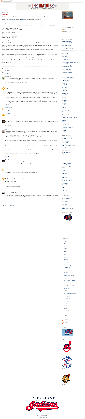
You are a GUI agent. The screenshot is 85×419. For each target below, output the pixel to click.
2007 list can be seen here (22, 19)
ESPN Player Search (65, 171)
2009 (64, 251)
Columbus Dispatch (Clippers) (67, 65)
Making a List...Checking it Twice (69, 286)
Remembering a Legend (68, 296)
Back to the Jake (66, 270)
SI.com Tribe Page (65, 169)
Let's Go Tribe (64, 78)
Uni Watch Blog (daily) (66, 198)
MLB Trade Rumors (65, 183)
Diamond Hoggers (65, 120)
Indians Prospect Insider (66, 86)
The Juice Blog (64, 190)
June (65, 303)
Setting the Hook (67, 282)
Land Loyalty (64, 103)
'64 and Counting (65, 88)
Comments (65, 31)
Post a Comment (5, 201)
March (65, 308)
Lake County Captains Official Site (68, 47)
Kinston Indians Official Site (66, 45)
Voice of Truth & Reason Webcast (67, 127)
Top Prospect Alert (65, 186)
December (66, 256)
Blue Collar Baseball (65, 114)
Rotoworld (63, 167)
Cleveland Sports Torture (66, 111)
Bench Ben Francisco (65, 104)
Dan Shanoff (64, 202)
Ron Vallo (7, 177)
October (65, 259)
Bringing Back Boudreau (66, 94)
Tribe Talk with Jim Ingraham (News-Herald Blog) (70, 62)
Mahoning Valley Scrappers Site (67, 48)
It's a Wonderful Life (67, 278)
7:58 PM (7, 73)
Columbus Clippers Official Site (67, 42)
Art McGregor (7, 76)
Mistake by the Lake (65, 124)
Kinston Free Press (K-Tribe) (66, 68)
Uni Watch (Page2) (65, 200)
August (65, 262)
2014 (64, 243)
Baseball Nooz (64, 191)
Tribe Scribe (64, 97)
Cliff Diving (66, 272)
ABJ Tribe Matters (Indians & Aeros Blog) (69, 60)
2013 (64, 245)
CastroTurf (63, 81)
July (65, 264)
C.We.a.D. (63, 118)
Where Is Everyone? (67, 298)
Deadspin (63, 156)
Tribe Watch (64, 130)
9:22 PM (7, 83)
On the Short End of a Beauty (69, 275)
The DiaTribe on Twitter (66, 35)
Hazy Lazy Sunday (67, 269)
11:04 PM (7, 104)
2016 (64, 240)
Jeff (5, 86)
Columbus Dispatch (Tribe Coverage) (68, 63)
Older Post (56, 203)
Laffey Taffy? (66, 277)
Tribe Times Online (65, 113)
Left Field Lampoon (65, 98)
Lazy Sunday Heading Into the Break (70, 293)
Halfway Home (66, 300)
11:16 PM (7, 116)
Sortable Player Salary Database (67, 180)
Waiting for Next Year (65, 91)
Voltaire (6, 70)
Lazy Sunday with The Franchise (69, 280)
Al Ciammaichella (65, 321)
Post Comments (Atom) (11, 205)
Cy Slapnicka (7, 107)
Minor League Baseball (66, 144)
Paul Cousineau (7, 129)
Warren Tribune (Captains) (66, 69)
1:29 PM (7, 198)
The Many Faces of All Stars (68, 291)
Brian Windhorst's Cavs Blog (67, 197)
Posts (64, 29)
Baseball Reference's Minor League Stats (68, 145)
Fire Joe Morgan (64, 204)
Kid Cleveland (7, 191)
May (65, 305)
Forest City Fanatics (65, 101)
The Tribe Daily (64, 90)
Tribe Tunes (5, 14)
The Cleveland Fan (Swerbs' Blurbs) (68, 77)
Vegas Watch (64, 126)
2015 (64, 241)
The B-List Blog (64, 83)
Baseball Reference (65, 173)
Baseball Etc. (64, 189)
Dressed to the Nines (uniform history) (68, 205)
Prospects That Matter (65, 137)
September (66, 261)
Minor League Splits (65, 147)
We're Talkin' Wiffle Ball (68, 295)
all (25, 169)
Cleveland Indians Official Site (67, 41)
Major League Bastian (65, 80)
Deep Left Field (64, 108)
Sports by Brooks (65, 201)
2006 (64, 313)
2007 (64, 254)
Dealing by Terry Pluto (65, 158)
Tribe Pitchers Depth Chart (66, 163)
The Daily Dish (64, 87)
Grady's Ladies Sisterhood (66, 131)
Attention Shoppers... (67, 267)
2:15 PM (7, 165)
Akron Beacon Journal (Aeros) (67, 66)
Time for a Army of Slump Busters (69, 265)
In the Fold (65, 290)
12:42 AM (7, 126)
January (65, 311)
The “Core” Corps (67, 288)
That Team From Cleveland (66, 96)
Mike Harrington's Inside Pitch (67, 72)
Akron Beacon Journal (65, 55)
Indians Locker (64, 106)
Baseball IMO (64, 187)
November (66, 257)
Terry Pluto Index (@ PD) (66, 152)
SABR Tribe (64, 107)
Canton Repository (65, 56)
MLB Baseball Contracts (66, 179)
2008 (64, 253)
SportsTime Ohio (65, 84)
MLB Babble (64, 123)
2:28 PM (7, 174)
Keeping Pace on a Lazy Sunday (69, 285)
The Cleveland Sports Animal (67, 128)
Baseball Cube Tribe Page (66, 181)
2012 (64, 246)
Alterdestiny (64, 121)
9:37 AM (7, 156)
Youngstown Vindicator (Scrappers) (68, 70)
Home (30, 203)
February (65, 310)
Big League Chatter (65, 184)
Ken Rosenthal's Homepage (66, 166)
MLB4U (63, 170)
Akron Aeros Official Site (66, 44)
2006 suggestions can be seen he (9, 19)
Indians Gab (64, 116)
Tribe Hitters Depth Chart (66, 164)
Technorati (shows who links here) (67, 208)
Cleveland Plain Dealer (66, 53)
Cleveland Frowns (65, 93)
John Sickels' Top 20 (65, 141)
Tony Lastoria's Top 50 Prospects (67, 138)
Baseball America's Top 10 (66, 139)
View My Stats (64, 390)
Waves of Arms (64, 100)
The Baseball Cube (65, 142)
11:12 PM (7, 110)
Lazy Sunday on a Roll (67, 301)
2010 (64, 249)
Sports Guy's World (65, 155)
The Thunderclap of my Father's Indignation (69, 117)
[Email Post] (13, 64)
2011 (64, 248)
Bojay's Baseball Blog (65, 110)
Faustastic (65, 273)
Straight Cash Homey (65, 207)
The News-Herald (65, 59)
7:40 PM (7, 188)
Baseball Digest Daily (65, 176)
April (65, 306)
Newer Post (4, 203)
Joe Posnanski (64, 153)
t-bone (6, 119)
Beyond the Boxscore (65, 174)
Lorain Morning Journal (66, 57)
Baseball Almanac (65, 177)
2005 (64, 315)
